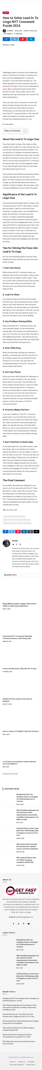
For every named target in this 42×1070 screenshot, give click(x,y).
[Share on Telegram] (31, 39)
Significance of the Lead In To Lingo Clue (17, 523)
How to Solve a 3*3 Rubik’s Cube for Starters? (21, 731)
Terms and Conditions (16, 1064)
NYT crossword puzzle (11, 499)
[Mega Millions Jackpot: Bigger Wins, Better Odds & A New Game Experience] (21, 590)
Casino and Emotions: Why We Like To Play (19, 668)
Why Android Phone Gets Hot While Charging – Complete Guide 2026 (26, 859)
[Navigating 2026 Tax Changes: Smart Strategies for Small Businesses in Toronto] (9, 797)
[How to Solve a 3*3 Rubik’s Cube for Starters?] (21, 718)
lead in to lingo (11, 86)
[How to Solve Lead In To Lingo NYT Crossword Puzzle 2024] (21, 56)
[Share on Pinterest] (23, 39)
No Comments (8, 33)
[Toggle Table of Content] (24, 131)
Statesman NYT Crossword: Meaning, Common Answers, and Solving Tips (17, 637)
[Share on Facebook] (6, 39)
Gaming (6, 12)
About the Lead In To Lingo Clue (14, 516)
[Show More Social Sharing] (37, 39)
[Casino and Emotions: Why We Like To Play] (21, 655)
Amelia (11, 30)
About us (13, 1062)
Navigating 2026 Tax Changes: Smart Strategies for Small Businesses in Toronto (27, 797)
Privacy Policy (30, 1064)
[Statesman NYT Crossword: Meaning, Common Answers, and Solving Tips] (21, 623)
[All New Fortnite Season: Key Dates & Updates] (21, 685)
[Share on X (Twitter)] (15, 39)
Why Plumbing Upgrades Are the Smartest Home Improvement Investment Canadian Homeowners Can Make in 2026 (27, 814)
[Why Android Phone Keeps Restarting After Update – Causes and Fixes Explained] (9, 847)
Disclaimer (31, 1062)
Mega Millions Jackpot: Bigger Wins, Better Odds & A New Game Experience (19, 605)
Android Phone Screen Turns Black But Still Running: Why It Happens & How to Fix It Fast (27, 831)
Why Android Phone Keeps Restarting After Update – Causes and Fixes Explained (27, 846)
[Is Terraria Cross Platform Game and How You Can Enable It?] (21, 748)
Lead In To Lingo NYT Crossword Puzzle (17, 520)
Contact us (21, 1062)
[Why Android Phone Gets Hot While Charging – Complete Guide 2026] (9, 860)
